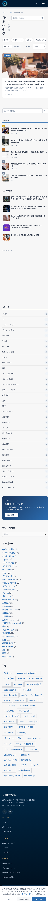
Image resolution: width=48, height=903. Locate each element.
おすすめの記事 (24, 379)
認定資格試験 (24, 433)
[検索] (45, 110)
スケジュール (29, 716)
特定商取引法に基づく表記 (11, 872)
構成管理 (24, 444)
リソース (24, 428)
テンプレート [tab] (17, 40)
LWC (7, 684)
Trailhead (36, 695)
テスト (24, 357)
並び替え (29, 46)
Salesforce (34, 684)
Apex (8, 672)
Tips (24, 695)
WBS (7, 700)
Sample (27, 690)
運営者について (7, 863)
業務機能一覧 (10, 765)
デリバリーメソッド (24, 325)
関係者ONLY (24, 466)
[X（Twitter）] (4, 811)
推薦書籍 (25, 755)
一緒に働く (5, 852)
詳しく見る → (11, 515)
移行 (24, 406)
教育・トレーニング (24, 390)
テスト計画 (22, 732)
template (10, 695)
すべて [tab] (6, 40)
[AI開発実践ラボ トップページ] (4, 3)
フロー (8, 744)
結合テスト (9, 770)
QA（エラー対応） (24, 487)
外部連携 (24, 417)
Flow (21, 678)
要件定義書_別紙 (12, 775)
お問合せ (5, 847)
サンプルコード (24, 411)
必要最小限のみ (24, 899)
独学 (24, 765)
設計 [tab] (29, 40)
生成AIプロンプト (24, 476)
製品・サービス (24, 346)
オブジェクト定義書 (27, 705)
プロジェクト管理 (24, 330)
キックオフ (9, 711)
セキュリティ (9, 721)
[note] (10, 811)
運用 (24, 401)
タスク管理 (24, 422)
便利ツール (24, 438)
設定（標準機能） (24, 449)
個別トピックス (24, 362)
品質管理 (24, 395)
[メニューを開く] (43, 3)
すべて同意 (39, 899)
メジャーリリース (24, 471)
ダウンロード (26, 726)
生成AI (35, 765)
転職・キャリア (24, 460)
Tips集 (24, 341)
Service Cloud (24, 482)
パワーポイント (33, 738)
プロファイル (31, 749)
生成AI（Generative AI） (24, 384)
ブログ (4, 822)
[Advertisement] (24, 276)
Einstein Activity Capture (28, 673)
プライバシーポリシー (9, 868)
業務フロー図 (10, 760)
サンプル (24, 710)
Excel (9, 678)
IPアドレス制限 (35, 678)
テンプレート (24, 314)
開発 (24, 368)
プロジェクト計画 (13, 749)
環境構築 (24, 455)
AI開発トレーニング (8, 843)
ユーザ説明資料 (24, 373)
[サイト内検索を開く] (37, 3)
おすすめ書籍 (6, 831)
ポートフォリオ (7, 827)
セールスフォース (28, 721)
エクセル (9, 705)
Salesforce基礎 (24, 352)
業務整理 (26, 760)
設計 (24, 319)
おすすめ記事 (35, 700)
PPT (18, 684)
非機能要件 (29, 775)
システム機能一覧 (11, 716)
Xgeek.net (19, 700)
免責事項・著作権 (8, 877)
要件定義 (24, 335)
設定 (9, 899)
